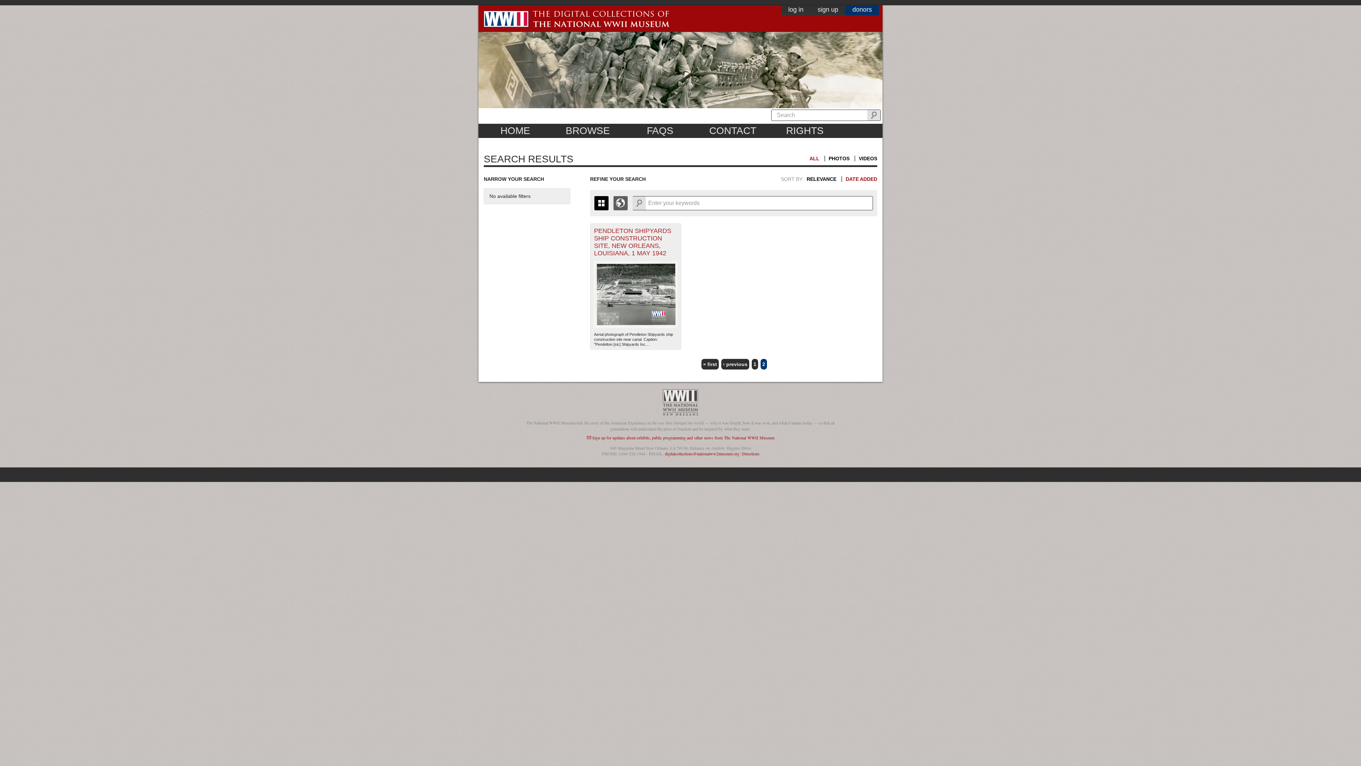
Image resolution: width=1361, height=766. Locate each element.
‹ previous (735, 364)
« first (710, 364)
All (814, 158)
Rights (805, 130)
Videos (868, 158)
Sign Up (828, 9)
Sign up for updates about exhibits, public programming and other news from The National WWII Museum (683, 437)
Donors (862, 9)
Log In (795, 9)
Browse (588, 130)
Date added (861, 179)
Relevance (821, 179)
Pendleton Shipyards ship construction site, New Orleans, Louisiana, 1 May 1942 (632, 242)
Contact (732, 130)
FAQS (660, 130)
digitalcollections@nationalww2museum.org (702, 453)
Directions (751, 453)
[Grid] (601, 203)
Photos (839, 158)
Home (515, 130)
